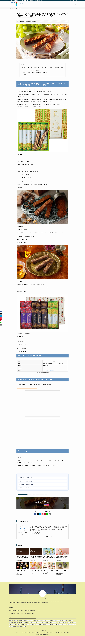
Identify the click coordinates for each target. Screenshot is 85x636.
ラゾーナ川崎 (30, 17)
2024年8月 (16, 622)
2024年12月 (37, 622)
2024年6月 (71, 620)
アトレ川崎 (69, 622)
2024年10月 (26, 622)
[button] (35, 514)
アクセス (59, 622)
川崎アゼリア (73, 624)
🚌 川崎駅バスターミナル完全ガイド (42, 477)
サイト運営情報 (37, 632)
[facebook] (70, 0)
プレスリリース (39, 624)
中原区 (68, 624)
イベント (73, 622)
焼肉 (21, 626)
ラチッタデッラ (63, 624)
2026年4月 (51, 622)
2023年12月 (41, 620)
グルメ (23, 17)
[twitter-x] (72, 0)
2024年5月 (66, 620)
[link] (31, 533)
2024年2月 (19, 17)
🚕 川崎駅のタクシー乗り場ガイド (42, 487)
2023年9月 (25, 620)
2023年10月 (31, 620)
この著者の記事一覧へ (48, 536)
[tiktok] (39, 533)
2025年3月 (46, 622)
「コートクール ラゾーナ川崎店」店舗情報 (30, 70)
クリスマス (19, 624)
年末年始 (14, 626)
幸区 (33, 17)
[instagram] (73, 0)
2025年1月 (41, 622)
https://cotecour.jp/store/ (48, 370)
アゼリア (64, 622)
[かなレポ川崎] (16, 4)
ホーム (18, 632)
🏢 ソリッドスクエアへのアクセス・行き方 (42, 484)
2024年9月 (21, 622)
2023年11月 (36, 620)
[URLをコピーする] (50, 514)
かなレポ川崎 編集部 (22, 533)
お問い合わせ (31, 632)
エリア (10, 624)
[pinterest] (75, 0)
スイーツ (26, 17)
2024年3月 (56, 620)
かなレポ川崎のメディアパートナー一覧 (61, 632)
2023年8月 (21, 620)
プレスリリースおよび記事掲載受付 (47, 632)
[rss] (76, 0)
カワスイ (14, 624)
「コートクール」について (27, 74)
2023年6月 (11, 620)
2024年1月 (46, 620)
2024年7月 (11, 622)
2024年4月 (61, 620)
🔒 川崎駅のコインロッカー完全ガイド (42, 481)
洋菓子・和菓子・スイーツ (22, 494)
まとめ (56, 622)
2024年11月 (31, 622)
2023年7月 (16, 620)
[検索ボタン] (75, 4)
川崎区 (10, 626)
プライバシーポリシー (24, 632)
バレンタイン (32, 624)
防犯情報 (24, 626)
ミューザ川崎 (51, 624)
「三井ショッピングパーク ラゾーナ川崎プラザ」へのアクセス (34, 72)
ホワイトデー (45, 624)
